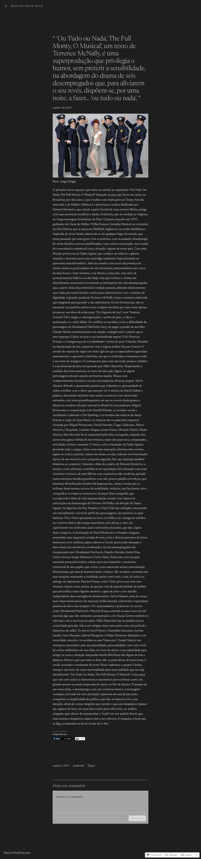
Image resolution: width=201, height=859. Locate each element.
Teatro (91, 766)
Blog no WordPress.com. (17, 852)
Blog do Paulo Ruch (27, 6)
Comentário (137, 818)
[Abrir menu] (6, 6)
